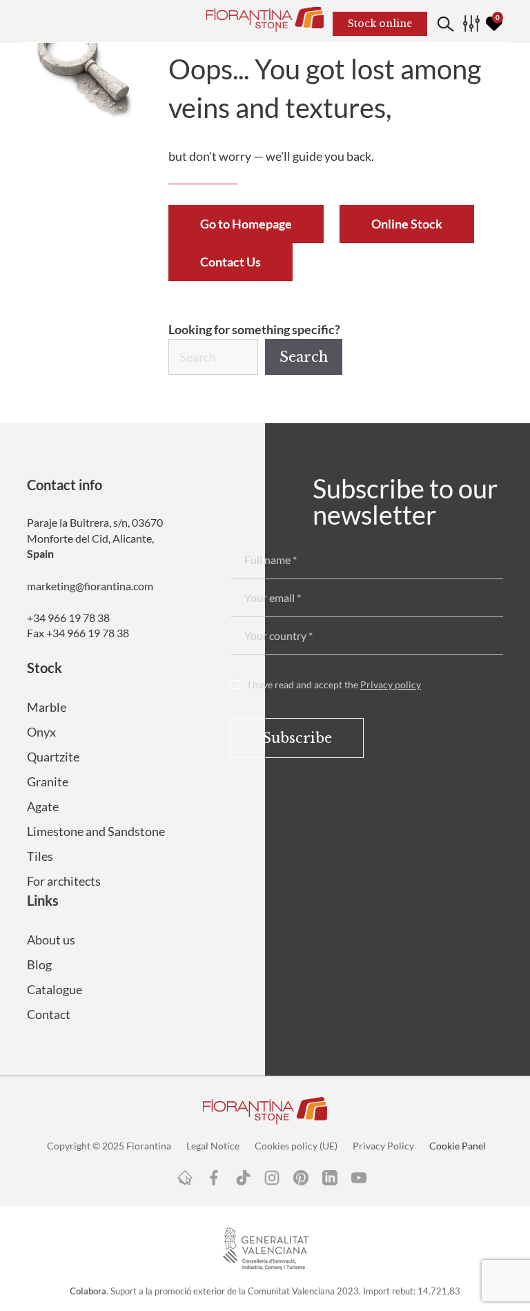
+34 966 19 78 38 (68, 617)
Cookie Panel (457, 1146)
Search (303, 357)
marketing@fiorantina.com (90, 585)
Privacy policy (390, 684)
